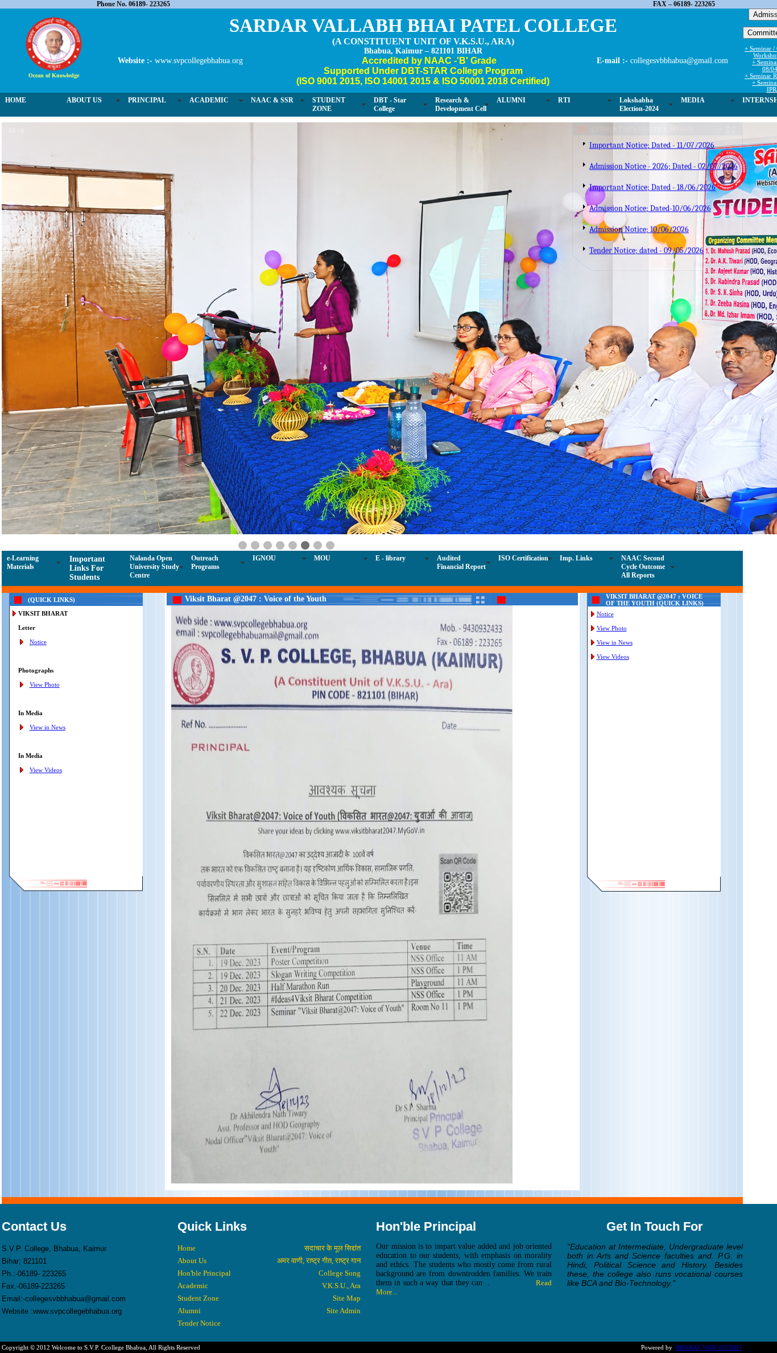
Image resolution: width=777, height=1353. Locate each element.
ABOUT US (84, 94)
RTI (564, 94)
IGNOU (340, 289)
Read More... (667, 263)
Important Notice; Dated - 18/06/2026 (608, 161)
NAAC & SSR (272, 94)
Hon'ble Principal (252, 1016)
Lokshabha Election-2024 (639, 98)
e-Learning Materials (99, 293)
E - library (467, 289)
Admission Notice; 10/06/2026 (595, 203)
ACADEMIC (209, 94)
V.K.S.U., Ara (359, 1029)
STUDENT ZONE (328, 98)
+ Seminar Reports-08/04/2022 (738, 66)
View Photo (116, 427)
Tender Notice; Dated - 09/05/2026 (603, 245)
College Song (358, 1016)
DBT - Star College (390, 98)
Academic (240, 1029)
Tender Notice (246, 1066)
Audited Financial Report (537, 293)
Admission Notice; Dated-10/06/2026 (606, 182)
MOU (398, 289)
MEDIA (693, 94)
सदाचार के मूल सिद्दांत (351, 991)
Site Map (365, 1041)
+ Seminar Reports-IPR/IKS (738, 83)
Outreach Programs (281, 293)
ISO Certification (600, 289)
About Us (239, 1004)
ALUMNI (511, 94)
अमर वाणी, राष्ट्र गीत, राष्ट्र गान (337, 1004)
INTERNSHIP (702, 109)
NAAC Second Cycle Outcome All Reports (596, 312)
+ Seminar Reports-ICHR (738, 76)
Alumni (237, 1054)
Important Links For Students (163, 299)
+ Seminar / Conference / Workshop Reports (738, 52)
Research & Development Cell (460, 98)
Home (234, 991)
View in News (119, 470)
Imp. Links (652, 289)
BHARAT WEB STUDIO (664, 1090)
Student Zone (246, 1041)
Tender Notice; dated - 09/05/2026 (602, 224)
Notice (109, 385)
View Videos (117, 513)
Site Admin (362, 1054)
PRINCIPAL (147, 94)
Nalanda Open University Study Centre (230, 297)
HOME (15, 94)
